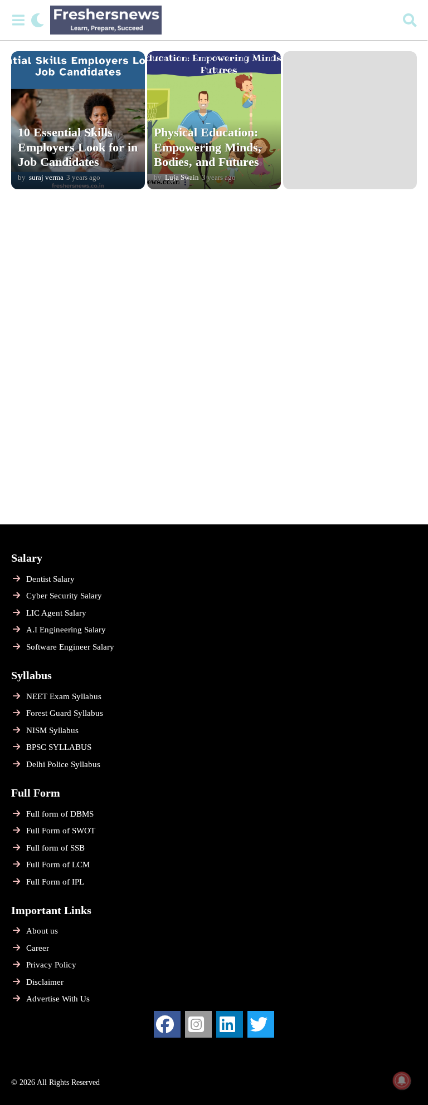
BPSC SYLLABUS (58, 747)
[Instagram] (198, 1024)
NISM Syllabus (52, 730)
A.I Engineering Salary (66, 629)
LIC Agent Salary (56, 612)
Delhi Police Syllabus (63, 764)
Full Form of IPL (55, 881)
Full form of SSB (55, 847)
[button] (18, 20)
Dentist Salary (50, 578)
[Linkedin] (229, 1024)
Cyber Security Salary (64, 595)
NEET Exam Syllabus (63, 696)
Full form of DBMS (60, 813)
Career (37, 948)
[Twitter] (260, 1024)
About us (42, 930)
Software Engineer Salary (70, 646)
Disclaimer (45, 982)
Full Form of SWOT (60, 830)
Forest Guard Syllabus (64, 713)
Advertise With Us (58, 998)
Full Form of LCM (58, 864)
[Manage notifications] (402, 1080)
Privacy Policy (51, 964)
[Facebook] (167, 1024)
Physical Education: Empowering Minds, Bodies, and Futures (207, 147)
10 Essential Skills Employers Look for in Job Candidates (78, 147)
